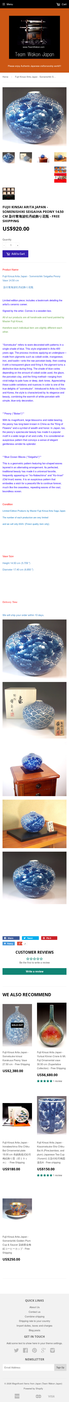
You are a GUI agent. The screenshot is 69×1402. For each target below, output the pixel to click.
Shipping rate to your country (34, 1321)
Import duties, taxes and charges (34, 1325)
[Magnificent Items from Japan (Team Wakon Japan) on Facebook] (25, 1351)
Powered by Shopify (33, 1388)
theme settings (54, 1343)
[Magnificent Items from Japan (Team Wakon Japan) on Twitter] (16, 1351)
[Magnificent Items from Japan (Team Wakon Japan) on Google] (43, 1351)
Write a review (34, 971)
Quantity (7, 239)
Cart (63, 4)
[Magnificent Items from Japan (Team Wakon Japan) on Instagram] (52, 1351)
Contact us (35, 1311)
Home (5, 76)
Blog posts (34, 1330)
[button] (45, 1081)
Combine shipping (34, 1316)
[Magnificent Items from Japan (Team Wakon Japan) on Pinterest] (34, 1351)
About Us (34, 1307)
